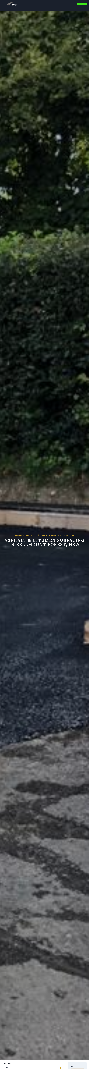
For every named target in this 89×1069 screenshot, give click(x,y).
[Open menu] (85, 9)
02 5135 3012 (82, 4)
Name (73, 1067)
